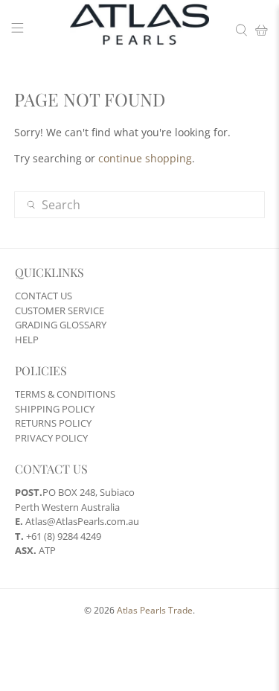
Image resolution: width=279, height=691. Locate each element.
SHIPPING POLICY (54, 408)
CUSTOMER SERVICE (59, 310)
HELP (27, 339)
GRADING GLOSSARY (60, 324)
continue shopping (145, 158)
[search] (139, 204)
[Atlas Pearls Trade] (140, 30)
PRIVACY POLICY (51, 438)
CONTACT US (43, 295)
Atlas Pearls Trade (155, 610)
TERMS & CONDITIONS (65, 394)
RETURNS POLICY (53, 423)
